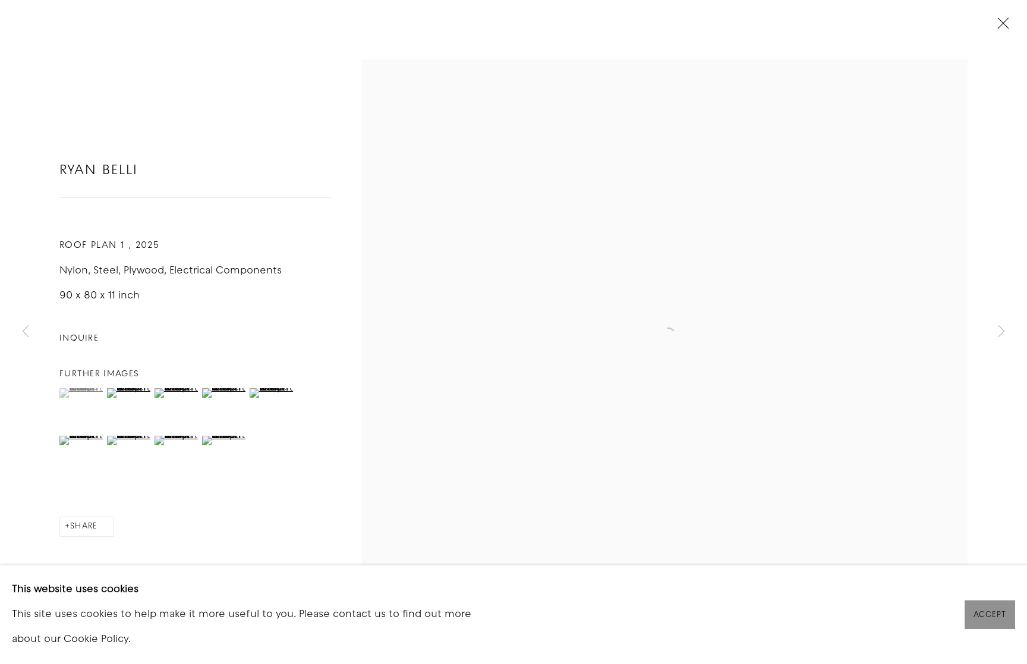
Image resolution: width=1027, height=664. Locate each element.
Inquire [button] (79, 338)
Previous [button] (25, 332)
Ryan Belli (98, 171)
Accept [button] (990, 615)
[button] (81, 393)
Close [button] (1000, 27)
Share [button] (83, 526)
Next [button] (1001, 332)
